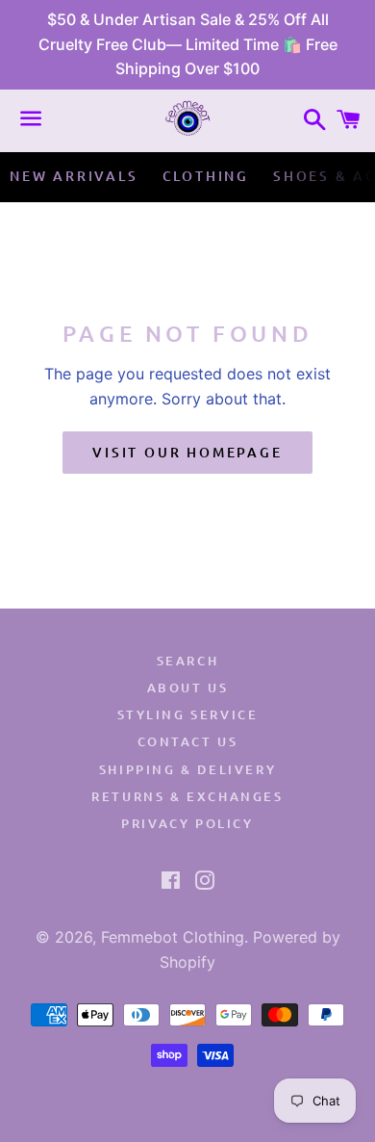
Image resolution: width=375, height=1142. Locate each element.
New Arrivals (74, 176)
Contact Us (188, 741)
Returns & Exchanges (187, 796)
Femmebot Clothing (172, 937)
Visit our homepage (187, 452)
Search (188, 660)
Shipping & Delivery (187, 769)
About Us (188, 687)
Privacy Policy (187, 823)
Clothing (205, 176)
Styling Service (188, 714)
